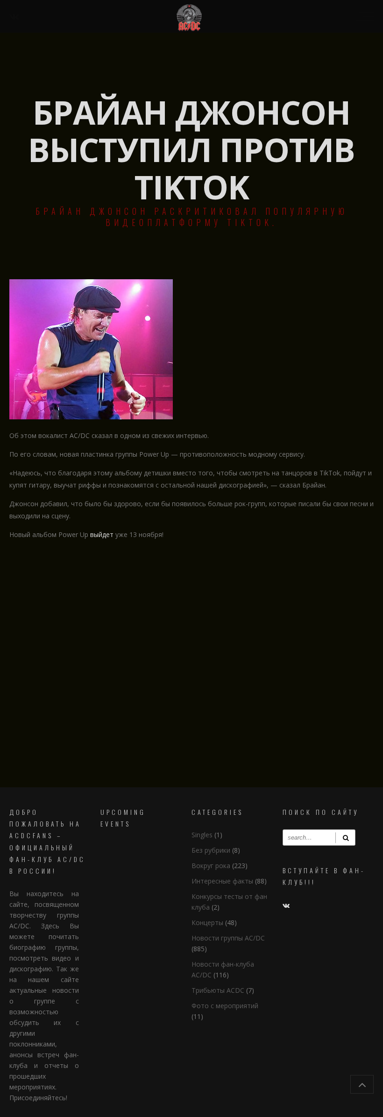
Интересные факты (222, 881)
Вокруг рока (211, 865)
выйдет (101, 534)
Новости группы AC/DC (228, 937)
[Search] (345, 837)
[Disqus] (191, 667)
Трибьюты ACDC (218, 990)
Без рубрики (211, 850)
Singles (202, 834)
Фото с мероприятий (225, 1005)
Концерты (207, 922)
